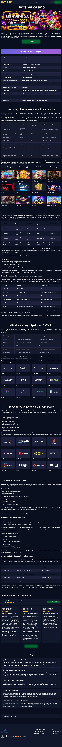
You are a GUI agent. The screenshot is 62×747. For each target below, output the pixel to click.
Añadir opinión (53, 601)
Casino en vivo (22, 166)
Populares (7, 166)
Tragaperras (53, 166)
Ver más (31, 646)
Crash (37, 166)
